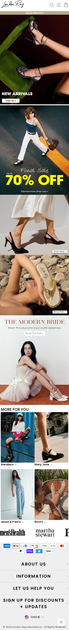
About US (33, 564)
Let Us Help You (33, 588)
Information (33, 576)
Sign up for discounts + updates (33, 603)
